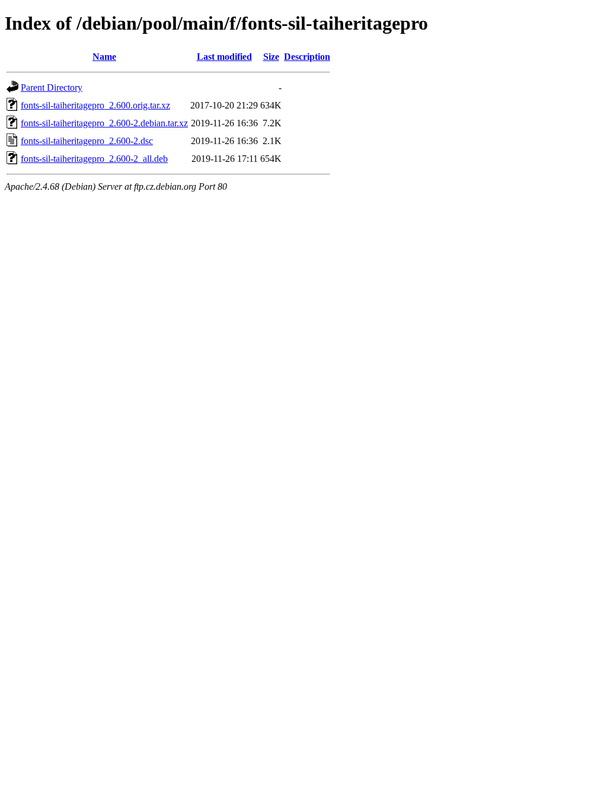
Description (307, 57)
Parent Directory (51, 87)
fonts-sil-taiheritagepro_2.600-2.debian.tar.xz (104, 123)
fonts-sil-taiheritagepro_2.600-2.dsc (87, 141)
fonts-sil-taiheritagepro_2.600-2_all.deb (94, 159)
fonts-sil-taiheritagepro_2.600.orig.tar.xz (95, 105)
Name (104, 57)
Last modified (224, 57)
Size (271, 57)
